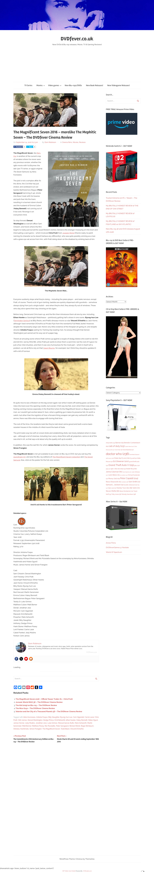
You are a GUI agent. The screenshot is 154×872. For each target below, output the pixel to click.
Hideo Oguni (93, 720)
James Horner (18, 723)
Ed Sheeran (121, 461)
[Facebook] (16, 659)
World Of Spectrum (114, 552)
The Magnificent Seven (51, 729)
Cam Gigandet (78, 717)
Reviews (82, 142)
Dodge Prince (48, 720)
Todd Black (65, 729)
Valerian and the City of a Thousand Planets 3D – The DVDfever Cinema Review (49, 711)
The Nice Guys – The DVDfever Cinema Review (35, 708)
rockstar (125, 481)
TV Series (28, 85)
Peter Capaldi (129, 478)
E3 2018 (133, 458)
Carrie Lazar (89, 717)
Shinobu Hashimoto (21, 729)
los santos (124, 475)
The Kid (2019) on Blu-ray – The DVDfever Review (36, 705)
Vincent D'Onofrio (77, 729)
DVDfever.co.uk (77, 39)
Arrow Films (111, 543)
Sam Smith (134, 482)
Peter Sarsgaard (62, 726)
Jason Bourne (49, 348)
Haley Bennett (81, 720)
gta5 (108, 469)
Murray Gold (114, 478)
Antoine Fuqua (41, 717)
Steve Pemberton (126, 491)
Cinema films (67, 142)
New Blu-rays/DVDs (73, 85)
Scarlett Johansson (130, 485)
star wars (135, 488)
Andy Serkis (110, 443)
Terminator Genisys (22, 321)
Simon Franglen (36, 729)
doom (111, 458)
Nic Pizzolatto (50, 726)
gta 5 (137, 465)
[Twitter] (21, 659)
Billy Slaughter (53, 717)
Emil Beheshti (60, 720)
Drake (117, 458)
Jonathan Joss (41, 723)
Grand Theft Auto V (121, 465)
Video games (53, 85)
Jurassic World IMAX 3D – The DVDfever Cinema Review (39, 702)
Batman (119, 443)
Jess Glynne (127, 472)
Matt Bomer (26, 726)
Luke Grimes (52, 723)
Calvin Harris (129, 446)
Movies (39, 85)
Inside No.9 (131, 469)
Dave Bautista (128, 450)
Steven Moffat (112, 491)
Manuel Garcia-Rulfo (66, 723)
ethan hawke (71, 720)
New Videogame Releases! (118, 85)
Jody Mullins (30, 723)
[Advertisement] (77, 61)
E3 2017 (126, 458)
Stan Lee (112, 488)
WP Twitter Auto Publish (69, 871)
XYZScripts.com (87, 871)
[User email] (31, 659)
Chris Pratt (119, 450)
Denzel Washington (35, 720)
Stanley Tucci (123, 488)
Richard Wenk (74, 726)
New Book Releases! (94, 85)
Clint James (22, 720)
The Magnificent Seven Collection (66, 457)
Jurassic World (68, 233)
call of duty (117, 446)
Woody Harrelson (129, 494)
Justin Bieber (114, 475)
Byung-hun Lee (66, 717)
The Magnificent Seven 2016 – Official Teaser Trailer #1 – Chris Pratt (44, 699)
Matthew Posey (38, 726)
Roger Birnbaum (87, 726)
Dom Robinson (50, 142)
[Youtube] (26, 659)
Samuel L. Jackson (114, 485)
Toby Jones (116, 494)
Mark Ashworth (81, 723)
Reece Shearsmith (113, 482)
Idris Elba (122, 469)
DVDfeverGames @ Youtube (117, 547)
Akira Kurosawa (29, 717)
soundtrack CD (19, 457)
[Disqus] (56, 774)
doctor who (117, 454)
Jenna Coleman (114, 472)
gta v (114, 469)
